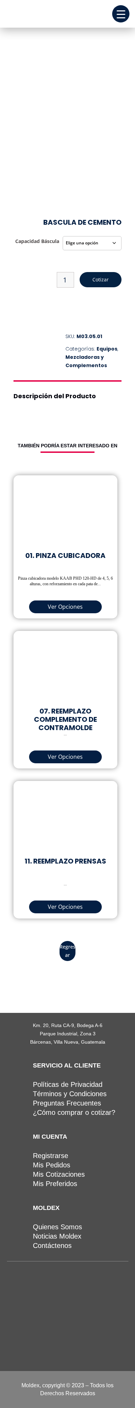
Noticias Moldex (57, 1236)
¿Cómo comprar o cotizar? (74, 1112)
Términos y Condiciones (70, 1094)
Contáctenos (52, 1245)
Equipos (107, 348)
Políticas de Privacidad (67, 1084)
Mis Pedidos (51, 1165)
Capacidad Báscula (37, 241)
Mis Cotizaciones (59, 1174)
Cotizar (100, 279)
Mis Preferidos (55, 1183)
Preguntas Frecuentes (67, 1103)
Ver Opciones (65, 606)
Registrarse (50, 1155)
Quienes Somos (57, 1227)
